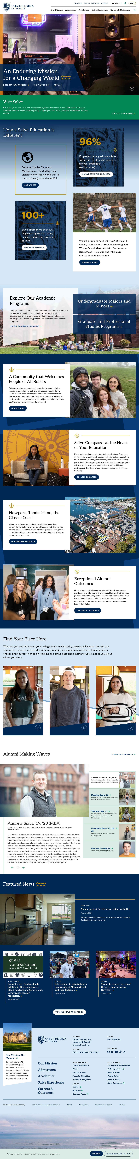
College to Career (87, 477)
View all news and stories (69, 1012)
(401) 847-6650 (114, 1039)
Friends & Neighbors (82, 1079)
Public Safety (113, 1076)
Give (132, 3)
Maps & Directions (81, 1045)
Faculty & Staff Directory (118, 1065)
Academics (84, 10)
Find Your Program (34, 247)
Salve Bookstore (115, 1083)
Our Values (30, 185)
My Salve (77, 1090)
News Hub (79, 3)
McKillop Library (114, 1069)
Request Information (15, 85)
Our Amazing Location (23, 542)
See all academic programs (24, 326)
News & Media (113, 1072)
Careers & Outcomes (120, 10)
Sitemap (122, 1105)
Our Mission (57, 10)
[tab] (109, 779)
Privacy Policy (83, 1105)
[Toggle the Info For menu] (120, 3)
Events (87, 3)
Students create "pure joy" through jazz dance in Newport (116, 987)
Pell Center (95, 3)
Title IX (69, 1105)
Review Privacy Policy (118, 1154)
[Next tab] (23, 868)
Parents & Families (81, 1076)
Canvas (76, 1087)
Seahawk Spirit (90, 262)
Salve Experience (100, 10)
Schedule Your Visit (122, 114)
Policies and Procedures (103, 1105)
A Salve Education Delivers (96, 174)
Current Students (81, 1065)
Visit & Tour (40, 85)
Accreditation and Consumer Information (46, 1105)
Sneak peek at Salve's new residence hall (104, 909)
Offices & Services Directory (86, 1052)
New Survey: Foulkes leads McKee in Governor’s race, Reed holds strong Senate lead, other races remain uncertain (25, 990)
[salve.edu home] (18, 7)
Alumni (76, 1069)
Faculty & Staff (79, 1072)
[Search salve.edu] (135, 10)
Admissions (70, 10)
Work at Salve (113, 1079)
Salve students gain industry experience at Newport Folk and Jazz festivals (71, 987)
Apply (57, 85)
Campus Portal (79, 1094)
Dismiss (96, 1154)
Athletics (104, 3)
